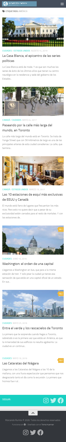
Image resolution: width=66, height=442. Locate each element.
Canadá (6, 120)
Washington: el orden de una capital (27, 264)
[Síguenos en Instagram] (46, 400)
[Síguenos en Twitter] (53, 400)
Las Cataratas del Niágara (20, 363)
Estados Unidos (22, 50)
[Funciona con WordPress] (25, 425)
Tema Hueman (47, 424)
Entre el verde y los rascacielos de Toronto (32, 328)
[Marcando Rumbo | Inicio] (25, 3)
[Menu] (62, 4)
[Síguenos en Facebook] (61, 400)
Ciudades (7, 50)
